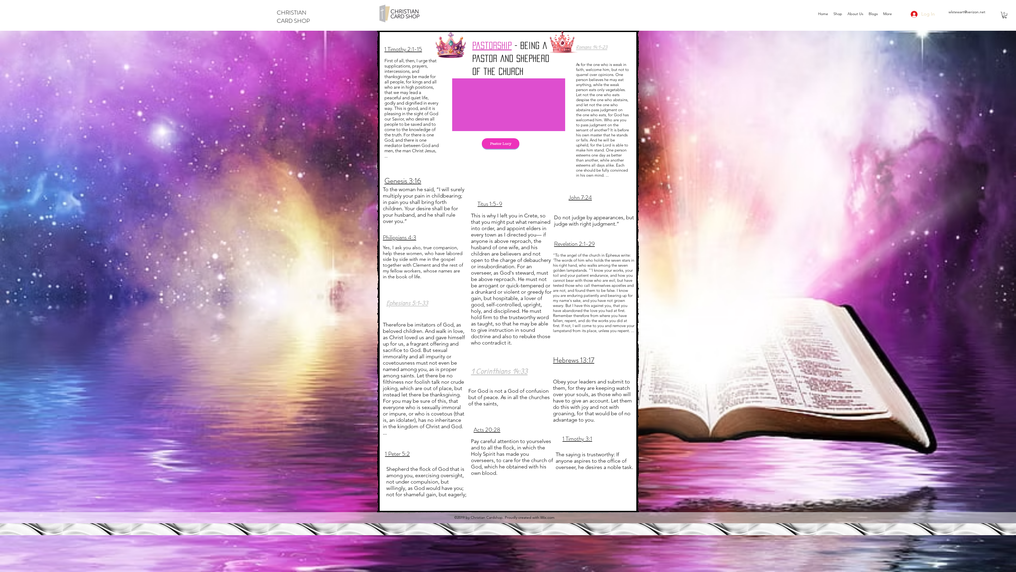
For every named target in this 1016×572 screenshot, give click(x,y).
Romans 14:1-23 (591, 47)
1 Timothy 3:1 (577, 439)
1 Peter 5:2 (397, 454)
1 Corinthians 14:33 (499, 371)
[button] (1004, 15)
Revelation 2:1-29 (574, 244)
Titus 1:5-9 (490, 204)
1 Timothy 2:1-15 (403, 49)
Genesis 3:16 (402, 181)
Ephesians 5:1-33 (407, 302)
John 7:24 (580, 197)
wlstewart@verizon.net (967, 12)
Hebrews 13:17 (573, 360)
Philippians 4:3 (399, 237)
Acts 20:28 (487, 430)
